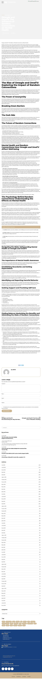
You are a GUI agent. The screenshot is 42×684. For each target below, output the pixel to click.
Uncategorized (8, 15)
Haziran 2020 (4, 583)
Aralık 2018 (4, 602)
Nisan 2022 (3, 544)
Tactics (24, 625)
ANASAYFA (13, 676)
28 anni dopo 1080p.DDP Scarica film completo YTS (13, 457)
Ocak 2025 (3, 465)
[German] (37, 1)
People (35, 623)
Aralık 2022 (4, 525)
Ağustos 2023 (4, 506)
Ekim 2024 (3, 472)
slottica (11, 625)
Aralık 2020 (4, 573)
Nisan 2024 (3, 486)
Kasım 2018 (4, 605)
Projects (7, 625)
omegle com (28, 245)
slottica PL (19, 625)
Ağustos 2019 (4, 588)
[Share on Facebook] (19, 365)
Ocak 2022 (3, 552)
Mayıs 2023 (3, 513)
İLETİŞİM (28, 676)
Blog (21, 621)
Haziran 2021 (4, 566)
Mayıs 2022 (3, 542)
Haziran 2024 (4, 481)
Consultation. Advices (5, 623)
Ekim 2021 (3, 559)
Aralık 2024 (4, 467)
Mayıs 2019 (3, 590)
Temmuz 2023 (4, 508)
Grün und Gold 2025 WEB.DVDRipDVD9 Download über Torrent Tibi (14, 449)
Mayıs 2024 (3, 484)
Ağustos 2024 (4, 477)
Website (3, 402)
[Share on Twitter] (21, 365)
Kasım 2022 (4, 527)
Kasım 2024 (4, 469)
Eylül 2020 (3, 578)
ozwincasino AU (30, 623)
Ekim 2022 (3, 530)
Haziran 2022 (4, 540)
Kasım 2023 (4, 498)
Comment (4, 383)
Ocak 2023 (3, 523)
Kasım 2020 (4, 576)
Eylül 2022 (3, 532)
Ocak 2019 (3, 600)
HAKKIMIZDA (18, 676)
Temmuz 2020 (4, 581)
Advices (3, 621)
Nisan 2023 (3, 515)
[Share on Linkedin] (23, 365)
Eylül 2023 (3, 503)
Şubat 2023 (3, 520)
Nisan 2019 (3, 593)
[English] (33, 1)
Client (28, 621)
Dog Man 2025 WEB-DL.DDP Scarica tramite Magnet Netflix (15, 453)
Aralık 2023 (4, 496)
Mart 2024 (3, 489)
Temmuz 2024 (4, 479)
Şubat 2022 (3, 549)
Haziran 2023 (4, 510)
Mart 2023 (3, 518)
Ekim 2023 (3, 501)
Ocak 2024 (3, 494)
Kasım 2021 (4, 556)
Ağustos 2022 (4, 535)
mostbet (11, 623)
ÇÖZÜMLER (24, 676)
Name (3, 393)
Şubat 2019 (3, 598)
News (20, 623)
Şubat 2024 (3, 491)
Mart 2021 (3, 571)
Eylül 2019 (3, 586)
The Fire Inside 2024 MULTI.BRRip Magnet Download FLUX (9, 438)
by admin (13, 33)
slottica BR (15, 625)
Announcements (8, 621)
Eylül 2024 (3, 474)
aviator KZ (17, 621)
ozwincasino (24, 623)
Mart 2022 (3, 547)
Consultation (33, 621)
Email (3, 398)
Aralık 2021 (4, 554)
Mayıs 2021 (3, 569)
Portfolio (3, 625)
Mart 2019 (3, 595)
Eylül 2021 (3, 561)
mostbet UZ (16, 623)
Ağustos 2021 (4, 564)
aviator (14, 621)
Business (24, 621)
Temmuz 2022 (4, 537)
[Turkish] (30, 1)
